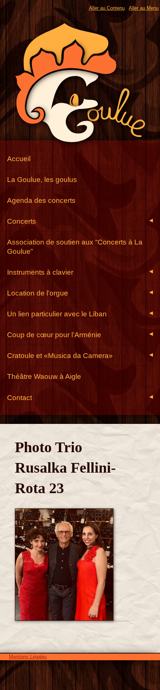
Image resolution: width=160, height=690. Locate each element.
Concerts (80, 221)
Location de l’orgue (80, 293)
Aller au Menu (144, 8)
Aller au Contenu (107, 8)
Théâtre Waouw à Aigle (44, 376)
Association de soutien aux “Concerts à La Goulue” (75, 246)
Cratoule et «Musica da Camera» (80, 356)
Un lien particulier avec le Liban (80, 314)
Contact (80, 398)
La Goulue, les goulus (42, 179)
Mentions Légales (28, 656)
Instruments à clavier (80, 272)
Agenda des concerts (41, 200)
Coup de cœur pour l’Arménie (80, 335)
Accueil (19, 159)
